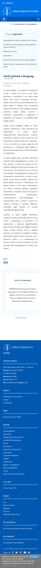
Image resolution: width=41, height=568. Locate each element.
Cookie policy (7, 402)
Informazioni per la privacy (12, 396)
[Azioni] (4, 3)
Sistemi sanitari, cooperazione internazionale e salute (20, 65)
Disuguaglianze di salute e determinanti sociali (19, 40)
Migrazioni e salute (10, 51)
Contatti (6, 399)
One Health (7, 55)
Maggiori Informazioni (9, 565)
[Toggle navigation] (4, 19)
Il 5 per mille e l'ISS (10, 488)
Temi (11, 24)
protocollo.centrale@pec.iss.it (17, 382)
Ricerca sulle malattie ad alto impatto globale (19, 60)
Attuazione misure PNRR (12, 417)
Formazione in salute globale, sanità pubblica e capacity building (19, 45)
